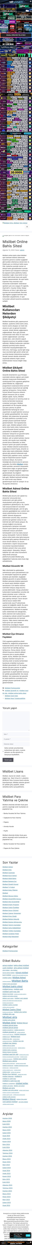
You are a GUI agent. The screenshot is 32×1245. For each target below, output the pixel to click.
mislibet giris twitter (20, 1012)
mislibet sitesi (6, 1072)
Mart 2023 (6, 1200)
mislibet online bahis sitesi (17, 693)
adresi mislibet (8, 965)
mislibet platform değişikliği (9, 1063)
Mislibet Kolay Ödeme (10, 890)
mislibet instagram (20, 1034)
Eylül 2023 (6, 1182)
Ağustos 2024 (7, 1150)
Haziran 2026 (7, 1118)
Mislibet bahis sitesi (12, 986)
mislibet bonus (8, 989)
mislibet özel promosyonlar (19, 1094)
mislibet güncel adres (10, 1025)
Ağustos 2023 (7, 1185)
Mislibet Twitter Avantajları (12, 931)
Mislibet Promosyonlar (12, 688)
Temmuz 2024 (7, 1153)
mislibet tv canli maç (9, 1079)
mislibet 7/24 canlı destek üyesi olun (20, 975)
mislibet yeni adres (8, 1086)
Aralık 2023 (6, 1173)
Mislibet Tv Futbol (9, 887)
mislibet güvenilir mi (11, 690)
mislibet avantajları (7, 981)
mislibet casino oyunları (10, 1005)
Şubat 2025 (7, 1133)
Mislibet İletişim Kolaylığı (11, 919)
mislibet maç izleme (10, 1043)
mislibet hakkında (21, 1032)
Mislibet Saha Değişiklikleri (12, 928)
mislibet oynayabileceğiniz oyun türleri (11, 1056)
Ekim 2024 (6, 1144)
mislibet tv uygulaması (9, 1083)
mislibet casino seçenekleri (8, 1007)
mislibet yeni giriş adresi (10, 1090)
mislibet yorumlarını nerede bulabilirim (11, 1092)
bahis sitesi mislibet (21, 965)
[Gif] (16, 94)
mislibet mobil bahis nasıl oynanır (10, 1047)
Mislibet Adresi (8, 867)
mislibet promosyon (8, 1065)
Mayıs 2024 (7, 1159)
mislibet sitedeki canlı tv (8, 1070)
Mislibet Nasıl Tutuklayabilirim (15, 698)
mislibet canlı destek (21, 998)
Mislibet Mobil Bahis (9, 878)
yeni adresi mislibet (10, 1102)
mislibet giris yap (9, 1014)
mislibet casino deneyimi (8, 1002)
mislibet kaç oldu (7, 1039)
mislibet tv (18, 1076)
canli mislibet (8, 968)
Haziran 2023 (7, 1191)
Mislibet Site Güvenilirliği (11, 902)
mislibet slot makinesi (15, 1072)
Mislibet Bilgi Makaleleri (11, 936)
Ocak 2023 (6, 1205)
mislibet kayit (6, 1036)
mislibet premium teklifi (21, 1063)
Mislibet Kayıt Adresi (10, 876)
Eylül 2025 (6, 1124)
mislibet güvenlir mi (9, 1032)
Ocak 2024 (6, 1170)
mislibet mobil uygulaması (10, 1050)
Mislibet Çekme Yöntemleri (12, 913)
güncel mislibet (21, 972)
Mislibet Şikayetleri (21, 1099)
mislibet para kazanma (7, 1059)
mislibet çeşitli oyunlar (7, 1094)
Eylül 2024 (6, 1147)
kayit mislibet (7, 975)
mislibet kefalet (16, 1039)
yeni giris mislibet (23, 1102)
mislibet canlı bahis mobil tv (20, 994)
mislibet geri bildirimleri (8, 1012)
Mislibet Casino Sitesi (12, 1009)
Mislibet (5, 893)
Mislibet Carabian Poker (11, 934)
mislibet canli (18, 989)
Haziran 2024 (7, 1156)
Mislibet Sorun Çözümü (10, 910)
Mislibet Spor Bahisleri (10, 1074)
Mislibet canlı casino (8, 998)
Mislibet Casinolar (9, 873)
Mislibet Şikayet (9, 1099)
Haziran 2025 (7, 1127)
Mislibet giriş (10, 1017)
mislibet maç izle (18, 1041)
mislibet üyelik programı (9, 1097)
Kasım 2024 (7, 1141)
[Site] (16, 59)
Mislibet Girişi (9, 1022)
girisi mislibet (6, 970)
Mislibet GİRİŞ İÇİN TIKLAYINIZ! (16, 35)
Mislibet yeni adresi (19, 1086)
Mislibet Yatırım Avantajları (12, 925)
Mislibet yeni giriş (9, 1088)
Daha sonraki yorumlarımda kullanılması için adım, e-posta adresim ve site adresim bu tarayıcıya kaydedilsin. (14, 751)
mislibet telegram (8, 1076)
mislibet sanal (6, 1067)
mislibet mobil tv (21, 1047)
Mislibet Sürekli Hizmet (10, 884)
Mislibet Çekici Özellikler (11, 907)
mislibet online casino (24, 1054)
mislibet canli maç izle (11, 992)
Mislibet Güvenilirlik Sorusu (12, 899)
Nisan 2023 (6, 1197)
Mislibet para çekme (10, 1061)
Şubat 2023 (7, 1202)
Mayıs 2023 (7, 1194)
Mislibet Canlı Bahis (8, 994)
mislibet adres (7, 978)
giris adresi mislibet (21, 968)
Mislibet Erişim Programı (11, 905)
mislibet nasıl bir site (10, 1054)
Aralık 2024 (6, 1139)
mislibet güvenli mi (19, 1030)
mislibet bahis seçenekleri (10, 984)
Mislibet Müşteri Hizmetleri (10, 1052)
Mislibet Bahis (20, 980)
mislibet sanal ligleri (13, 1067)
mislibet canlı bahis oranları (10, 996)
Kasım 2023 (7, 1176)
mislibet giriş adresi (9, 1020)
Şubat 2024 (7, 1168)
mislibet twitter (22, 1083)
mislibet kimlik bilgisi (7, 1041)
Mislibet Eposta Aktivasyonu (12, 922)
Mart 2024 (6, 1165)
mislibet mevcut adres (9, 1045)
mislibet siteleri (17, 1070)
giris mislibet (13, 970)
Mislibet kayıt (15, 1036)
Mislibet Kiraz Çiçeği (9, 916)
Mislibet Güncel (22, 1023)
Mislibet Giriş (7, 870)
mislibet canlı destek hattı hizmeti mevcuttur (12, 1000)
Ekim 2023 (6, 1179)
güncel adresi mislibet (9, 972)
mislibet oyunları (23, 1056)
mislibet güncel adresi (10, 1028)
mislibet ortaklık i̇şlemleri (8, 1104)
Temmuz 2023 (7, 1188)
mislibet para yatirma (20, 1059)
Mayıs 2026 (7, 1121)
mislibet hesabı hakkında (8, 1034)
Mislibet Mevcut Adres (10, 896)
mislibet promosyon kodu (21, 1065)
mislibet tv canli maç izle (11, 1081)
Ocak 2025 (6, 1136)
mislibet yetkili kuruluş (24, 1090)
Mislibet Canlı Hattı (11, 696)
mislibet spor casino (22, 1074)
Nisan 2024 (6, 1162)
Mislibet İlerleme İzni (9, 881)
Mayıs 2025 (6, 1130)
